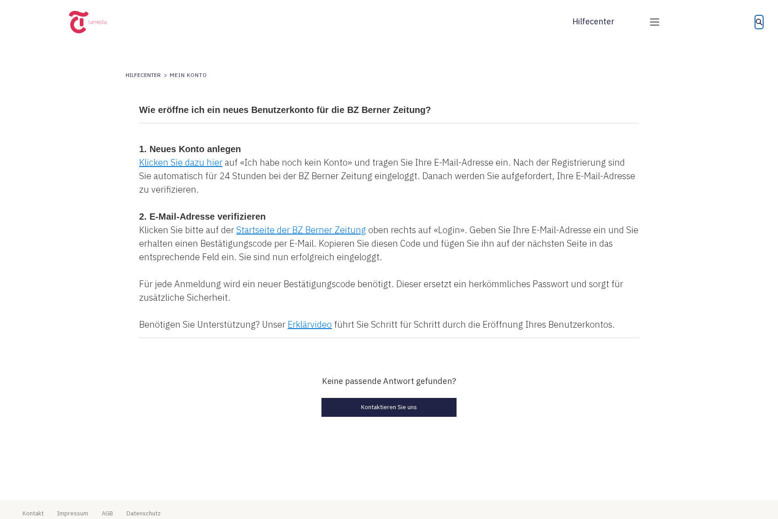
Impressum (72, 513)
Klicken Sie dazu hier (180, 162)
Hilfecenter (593, 21)
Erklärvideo (310, 324)
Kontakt (33, 513)
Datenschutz (144, 513)
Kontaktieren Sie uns (389, 407)
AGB (107, 513)
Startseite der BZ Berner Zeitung (301, 230)
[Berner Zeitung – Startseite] (99, 22)
